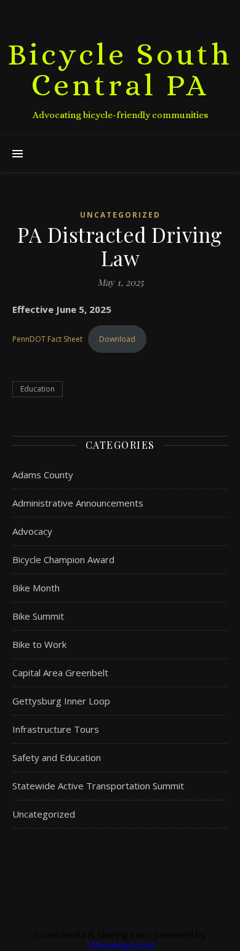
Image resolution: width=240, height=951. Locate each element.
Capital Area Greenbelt (60, 672)
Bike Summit (38, 616)
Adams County (42, 474)
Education (37, 389)
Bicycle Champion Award (63, 559)
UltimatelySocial (120, 945)
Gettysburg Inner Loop (61, 701)
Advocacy (32, 531)
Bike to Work (39, 644)
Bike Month (36, 588)
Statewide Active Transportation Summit (98, 785)
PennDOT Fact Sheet (47, 339)
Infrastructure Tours (55, 729)
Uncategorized (120, 215)
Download (117, 339)
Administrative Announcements (77, 503)
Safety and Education (56, 757)
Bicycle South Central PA (120, 70)
